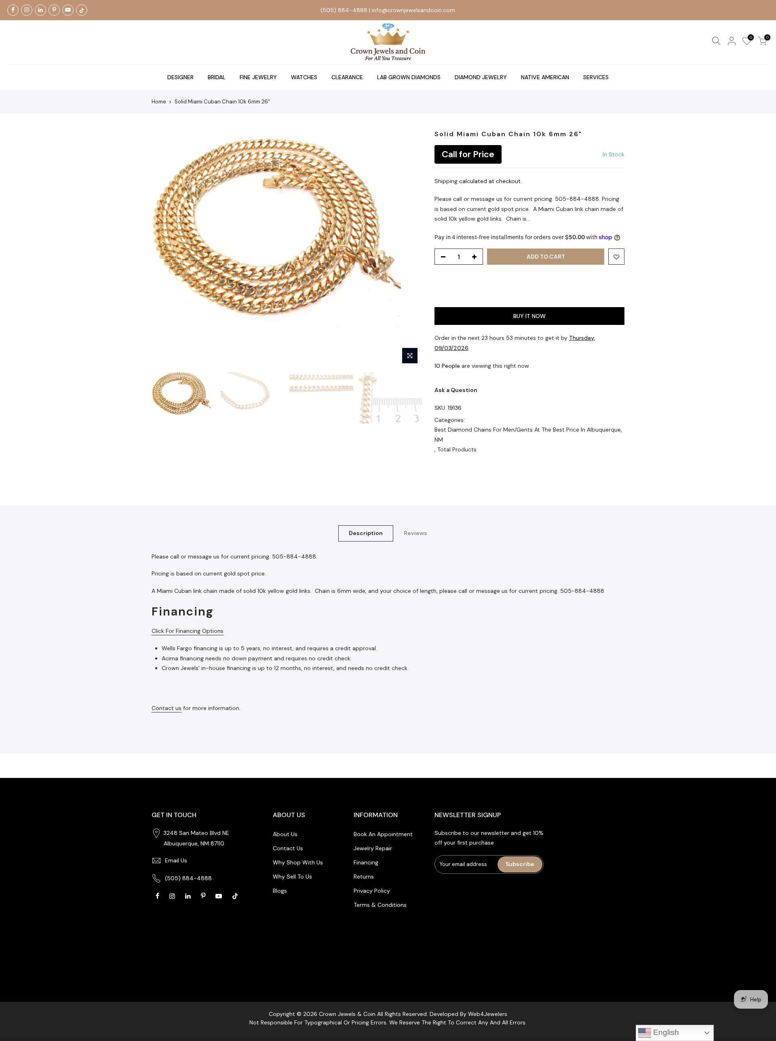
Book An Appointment (383, 834)
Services (596, 77)
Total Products (457, 449)
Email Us (176, 860)
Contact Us (288, 848)
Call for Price (468, 154)
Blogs (280, 890)
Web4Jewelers (487, 1014)
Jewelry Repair (373, 848)
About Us (285, 834)
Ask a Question (455, 390)
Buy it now (529, 316)
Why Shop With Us (298, 862)
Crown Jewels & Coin (347, 1014)
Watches (304, 77)
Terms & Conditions (380, 904)
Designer (180, 77)
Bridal (217, 77)
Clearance (347, 77)
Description (366, 533)
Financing (366, 862)
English (665, 1032)
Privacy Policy (372, 890)
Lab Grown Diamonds (409, 77)
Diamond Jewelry (481, 77)
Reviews (415, 533)
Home (159, 101)
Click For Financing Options (188, 630)
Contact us (166, 708)
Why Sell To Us (292, 876)
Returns (364, 876)
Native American (545, 77)
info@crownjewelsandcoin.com (413, 10)
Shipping (446, 181)
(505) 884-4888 (344, 10)
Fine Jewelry (258, 77)
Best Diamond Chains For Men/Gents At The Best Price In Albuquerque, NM (528, 434)
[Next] (408, 249)
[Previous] (165, 249)
